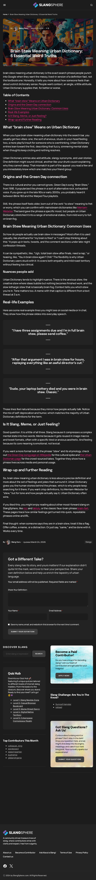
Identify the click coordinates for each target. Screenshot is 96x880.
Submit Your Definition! (23, 632)
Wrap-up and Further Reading (25, 119)
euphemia (12, 754)
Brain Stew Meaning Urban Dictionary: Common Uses (38, 108)
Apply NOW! (64, 676)
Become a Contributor (25, 852)
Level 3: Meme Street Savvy (26, 709)
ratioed (59, 707)
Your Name (13, 610)
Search (38, 654)
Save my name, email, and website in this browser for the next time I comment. (45, 624)
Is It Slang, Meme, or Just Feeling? (27, 115)
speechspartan (15, 751)
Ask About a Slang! (47, 852)
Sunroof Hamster (63, 704)
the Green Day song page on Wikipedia (29, 455)
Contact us (8, 856)
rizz (25, 508)
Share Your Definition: (17, 589)
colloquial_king (15, 745)
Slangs (89, 542)
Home (5, 14)
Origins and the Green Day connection (29, 104)
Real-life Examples (18, 112)
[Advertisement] (71, 794)
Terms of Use (66, 852)
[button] (4, 4)
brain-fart (82, 508)
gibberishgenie (15, 757)
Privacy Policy (82, 852)
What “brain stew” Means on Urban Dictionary (34, 101)
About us (7, 852)
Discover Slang (15, 647)
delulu (36, 508)
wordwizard (13, 748)
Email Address (55, 610)
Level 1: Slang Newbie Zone (26, 700)
